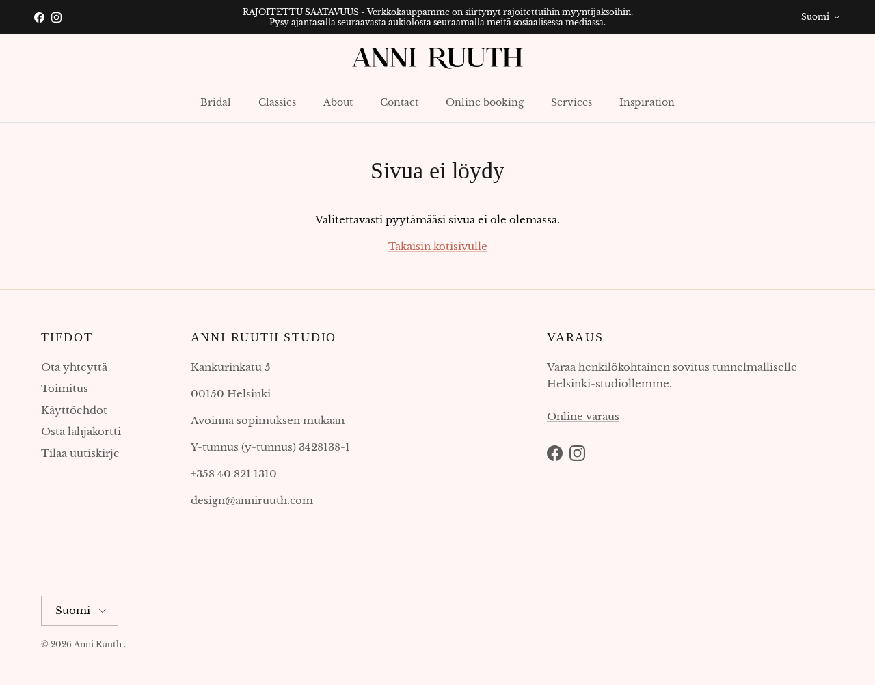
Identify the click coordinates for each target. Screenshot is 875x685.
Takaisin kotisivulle (437, 246)
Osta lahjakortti (81, 431)
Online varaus (583, 416)
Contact (399, 102)
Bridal (215, 102)
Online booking (485, 102)
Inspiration (647, 102)
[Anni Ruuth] (437, 58)
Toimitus (64, 388)
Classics (277, 102)
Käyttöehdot (74, 410)
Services (571, 102)
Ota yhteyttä (74, 367)
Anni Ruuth (98, 644)
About (338, 102)
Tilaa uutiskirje (80, 453)
